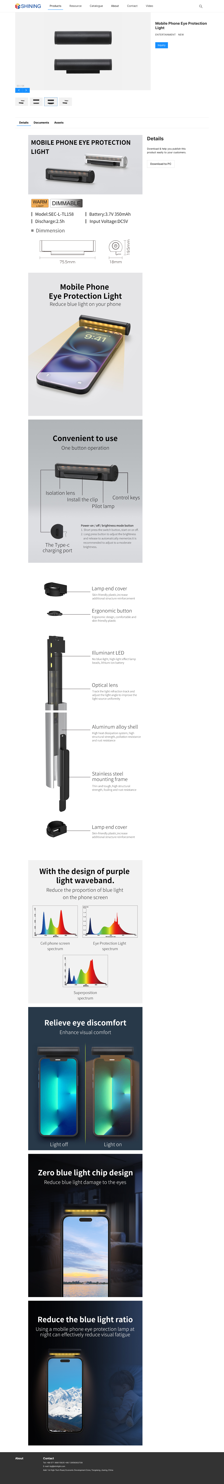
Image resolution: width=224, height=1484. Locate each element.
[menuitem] (55, 6)
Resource (75, 5)
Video (149, 5)
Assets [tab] (59, 122)
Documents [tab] (41, 122)
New (181, 34)
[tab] (21, 102)
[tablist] (83, 101)
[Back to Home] (28, 6)
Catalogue (96, 5)
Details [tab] (23, 122)
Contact (132, 5)
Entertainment (165, 34)
